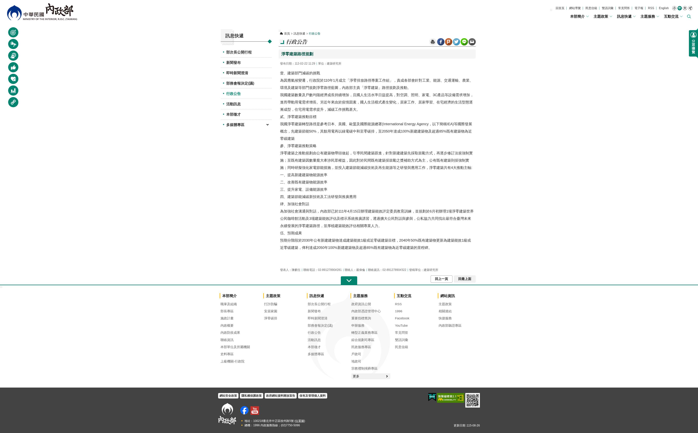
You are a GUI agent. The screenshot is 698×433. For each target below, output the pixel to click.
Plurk (448, 41)
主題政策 (601, 16)
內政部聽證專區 (450, 325)
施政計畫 (227, 318)
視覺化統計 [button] (11, 92)
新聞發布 (233, 63)
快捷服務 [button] (11, 80)
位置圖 (299, 420)
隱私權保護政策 (251, 395)
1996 (398, 311)
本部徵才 (233, 114)
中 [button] (679, 8)
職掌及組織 (228, 304)
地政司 (356, 361)
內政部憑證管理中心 (366, 311)
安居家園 (270, 311)
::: (551, 9)
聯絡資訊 (227, 340)
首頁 (287, 33)
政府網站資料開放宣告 (280, 395)
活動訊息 (233, 104)
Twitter (456, 41)
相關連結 (445, 311)
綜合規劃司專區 (362, 340)
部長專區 (227, 311)
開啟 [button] (349, 280)
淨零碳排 (270, 318)
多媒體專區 (235, 125)
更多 (356, 376)
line (464, 41)
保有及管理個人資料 (313, 395)
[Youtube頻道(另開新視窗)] (254, 410)
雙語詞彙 (607, 8)
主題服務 (648, 16)
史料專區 (227, 354)
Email (472, 41)
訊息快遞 (624, 16)
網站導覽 (575, 8)
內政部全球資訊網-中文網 (41, 12)
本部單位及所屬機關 (235, 347)
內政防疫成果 (230, 332)
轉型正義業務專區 (364, 332)
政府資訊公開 (361, 304)
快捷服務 (445, 318)
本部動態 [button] (11, 57)
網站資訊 (447, 296)
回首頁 (560, 8)
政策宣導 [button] (11, 34)
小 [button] (674, 8)
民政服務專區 (361, 347)
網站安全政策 (228, 395)
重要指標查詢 (361, 318)
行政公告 (233, 94)
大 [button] (684, 8)
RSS (651, 8)
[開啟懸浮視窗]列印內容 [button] (432, 41)
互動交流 (671, 16)
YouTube (401, 325)
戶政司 (356, 354)
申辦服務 (357, 325)
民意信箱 (591, 8)
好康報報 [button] (11, 69)
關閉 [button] (690, 8)
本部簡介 (577, 16)
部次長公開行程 (239, 52)
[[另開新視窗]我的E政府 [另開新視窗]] (432, 397)
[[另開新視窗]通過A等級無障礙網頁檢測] (450, 398)
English (664, 8)
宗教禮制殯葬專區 (364, 368)
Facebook (440, 41)
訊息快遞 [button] (11, 45)
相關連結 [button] (11, 104)
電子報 (639, 8)
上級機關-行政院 (232, 361)
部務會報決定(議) (240, 83)
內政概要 (227, 325)
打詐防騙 (270, 304)
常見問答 (624, 8)
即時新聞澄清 (237, 73)
